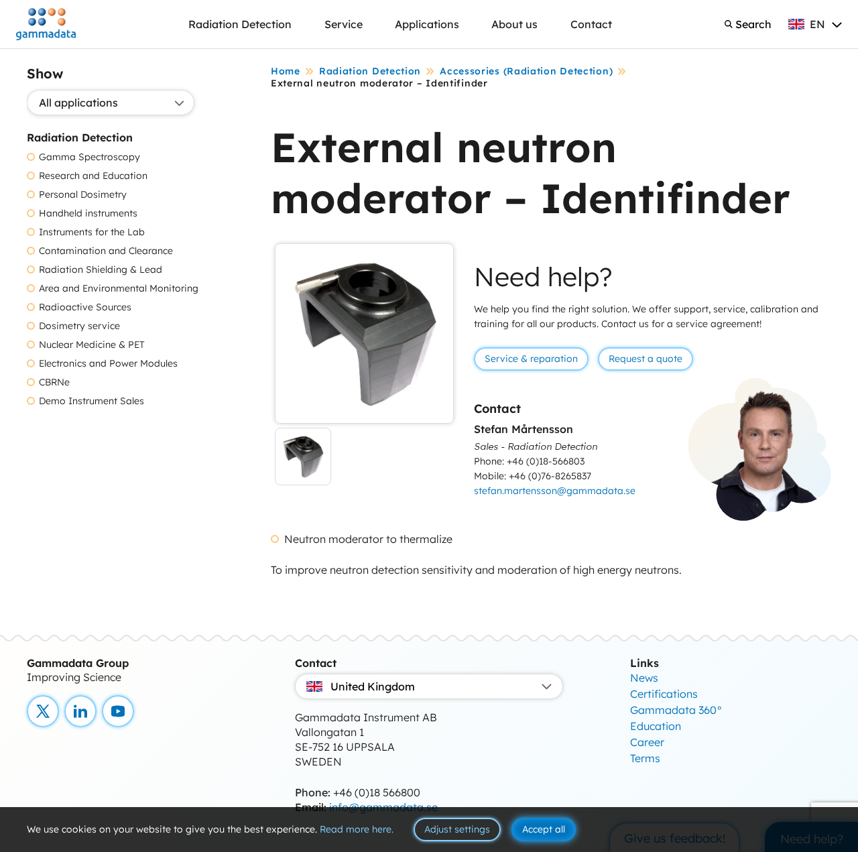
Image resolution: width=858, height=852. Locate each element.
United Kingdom (372, 686)
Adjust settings (457, 829)
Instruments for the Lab (92, 232)
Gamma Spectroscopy (89, 157)
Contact (591, 24)
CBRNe (54, 382)
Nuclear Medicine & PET (92, 345)
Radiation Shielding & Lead (100, 270)
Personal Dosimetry (83, 194)
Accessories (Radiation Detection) (526, 71)
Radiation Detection (240, 24)
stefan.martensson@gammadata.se (554, 491)
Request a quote (645, 359)
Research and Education (93, 176)
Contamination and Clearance (106, 251)
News (644, 677)
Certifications (664, 694)
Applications (427, 24)
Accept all (543, 829)
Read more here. (356, 829)
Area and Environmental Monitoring (118, 288)
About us (514, 24)
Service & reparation (531, 359)
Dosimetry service (79, 326)
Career (647, 742)
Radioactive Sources (85, 307)
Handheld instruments (88, 213)
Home (285, 71)
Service (343, 24)
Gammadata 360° (676, 710)
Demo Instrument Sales (91, 401)
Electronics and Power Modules (108, 363)
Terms (645, 758)
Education (655, 726)
